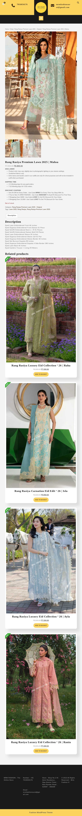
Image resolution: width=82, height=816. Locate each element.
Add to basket (41, 374)
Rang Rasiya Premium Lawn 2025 (38, 209)
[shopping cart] (4, 3)
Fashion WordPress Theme (41, 812)
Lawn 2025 (13, 209)
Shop (11, 29)
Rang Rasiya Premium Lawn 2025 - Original (28, 29)
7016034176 (22, 4)
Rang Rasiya (22, 209)
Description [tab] (12, 215)
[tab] (41, 18)
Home (7, 29)
